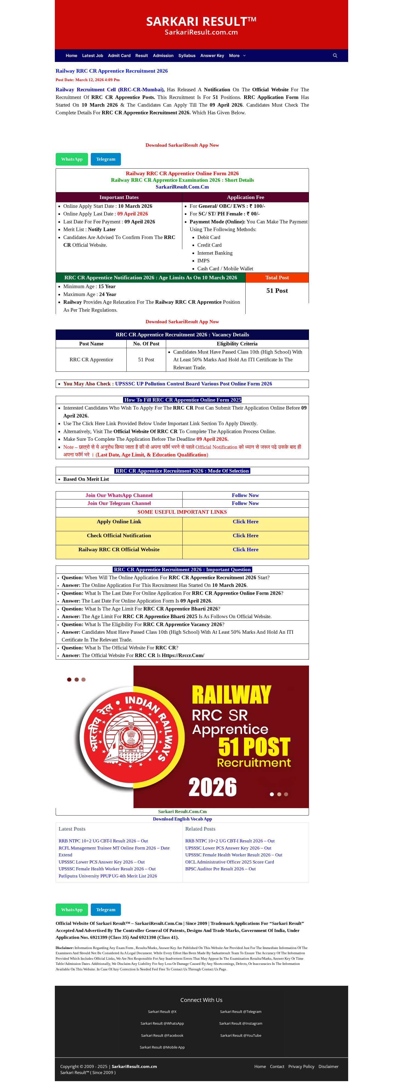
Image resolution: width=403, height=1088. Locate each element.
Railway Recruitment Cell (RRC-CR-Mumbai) (109, 89)
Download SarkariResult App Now (182, 145)
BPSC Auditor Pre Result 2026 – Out (220, 868)
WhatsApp (72, 159)
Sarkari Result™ (201, 21)
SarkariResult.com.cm (182, 187)
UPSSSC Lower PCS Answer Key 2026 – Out (102, 862)
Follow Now (245, 495)
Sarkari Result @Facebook (162, 1035)
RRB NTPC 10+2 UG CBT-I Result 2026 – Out (103, 840)
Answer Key (212, 55)
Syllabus (186, 55)
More (234, 55)
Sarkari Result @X (162, 1011)
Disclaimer (329, 1066)
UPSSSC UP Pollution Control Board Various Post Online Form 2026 (193, 384)
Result (141, 55)
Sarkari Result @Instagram (240, 1023)
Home (71, 55)
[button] (335, 55)
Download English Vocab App (182, 819)
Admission (163, 55)
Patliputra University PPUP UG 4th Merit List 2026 (108, 876)
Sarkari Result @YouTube (240, 1035)
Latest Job (92, 55)
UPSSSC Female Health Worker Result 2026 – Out (107, 868)
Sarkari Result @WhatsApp (162, 1023)
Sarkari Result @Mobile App (162, 1047)
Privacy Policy (301, 1066)
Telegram (105, 159)
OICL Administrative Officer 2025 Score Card (229, 862)
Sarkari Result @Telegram (241, 1011)
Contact (277, 1066)
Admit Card (119, 55)
